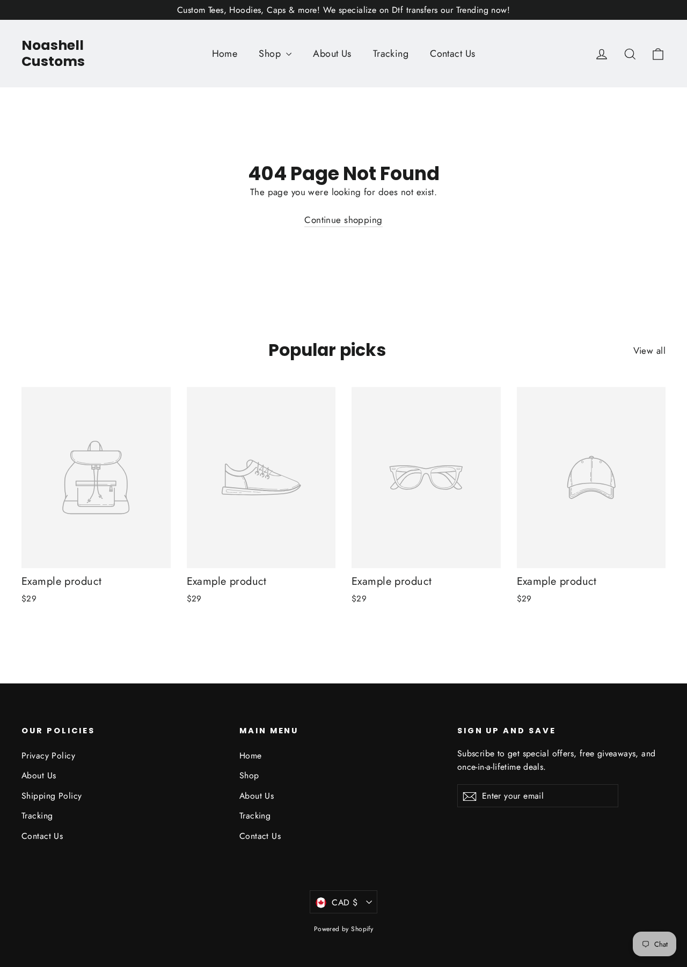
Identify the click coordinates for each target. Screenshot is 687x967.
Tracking (390, 54)
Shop (271, 54)
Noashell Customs (53, 53)
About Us (332, 54)
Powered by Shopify (344, 929)
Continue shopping (343, 219)
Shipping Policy (51, 796)
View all (649, 350)
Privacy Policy (48, 755)
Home (225, 54)
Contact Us (452, 54)
